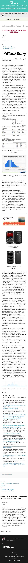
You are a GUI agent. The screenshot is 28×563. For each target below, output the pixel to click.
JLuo (4, 36)
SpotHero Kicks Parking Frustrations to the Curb (9, 47)
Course (9, 19)
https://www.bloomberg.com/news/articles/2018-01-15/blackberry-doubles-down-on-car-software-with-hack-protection (14, 407)
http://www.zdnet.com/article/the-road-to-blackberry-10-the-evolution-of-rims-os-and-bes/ (14, 464)
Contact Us (14, 558)
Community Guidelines (14, 560)
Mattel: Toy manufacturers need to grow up (10, 484)
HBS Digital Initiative (7, 5)
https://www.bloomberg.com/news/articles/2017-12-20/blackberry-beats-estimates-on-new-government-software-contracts (14, 416)
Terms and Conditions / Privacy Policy (14, 556)
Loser (3, 474)
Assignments (17, 19)
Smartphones (8, 474)
